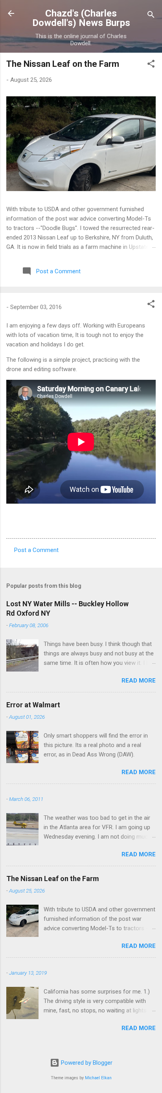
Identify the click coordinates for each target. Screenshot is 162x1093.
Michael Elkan (98, 1077)
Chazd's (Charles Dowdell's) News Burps (81, 18)
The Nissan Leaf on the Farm (62, 64)
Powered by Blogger (85, 1062)
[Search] (151, 16)
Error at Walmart (33, 705)
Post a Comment (36, 550)
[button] (151, 65)
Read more (139, 680)
